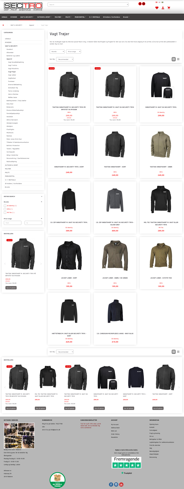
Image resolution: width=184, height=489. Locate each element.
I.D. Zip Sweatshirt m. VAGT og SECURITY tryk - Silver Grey (115, 223)
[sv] (162, 2)
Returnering (153, 457)
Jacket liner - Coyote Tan (161, 278)
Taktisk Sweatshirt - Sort (115, 167)
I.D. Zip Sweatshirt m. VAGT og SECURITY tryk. (69, 222)
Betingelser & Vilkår (156, 439)
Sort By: (52, 59)
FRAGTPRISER (154, 454)
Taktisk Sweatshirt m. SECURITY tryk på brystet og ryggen (20, 274)
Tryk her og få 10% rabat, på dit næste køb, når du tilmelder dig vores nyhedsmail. (90, 425)
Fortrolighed (153, 430)
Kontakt (152, 427)
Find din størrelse (155, 445)
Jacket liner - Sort (69, 278)
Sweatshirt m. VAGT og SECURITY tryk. (161, 107)
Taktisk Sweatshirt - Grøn (161, 167)
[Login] (163, 7)
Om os (151, 436)
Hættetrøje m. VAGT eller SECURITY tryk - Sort (69, 334)
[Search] (127, 4)
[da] (156, 2)
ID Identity (161, 112)
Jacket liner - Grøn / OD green (115, 278)
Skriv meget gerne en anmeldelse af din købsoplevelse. (126, 454)
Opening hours (154, 424)
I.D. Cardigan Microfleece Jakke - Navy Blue (115, 333)
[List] (178, 59)
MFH (69, 112)
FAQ (151, 448)
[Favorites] (156, 7)
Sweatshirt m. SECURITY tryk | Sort (69, 167)
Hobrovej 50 (7, 473)
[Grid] (174, 59)
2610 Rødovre (8, 476)
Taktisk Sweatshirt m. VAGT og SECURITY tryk (115, 107)
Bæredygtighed (154, 451)
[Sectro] (23, 6)
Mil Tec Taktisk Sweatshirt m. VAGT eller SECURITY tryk (161, 223)
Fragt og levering (155, 433)
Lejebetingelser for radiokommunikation (162, 442)
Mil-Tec (161, 227)
